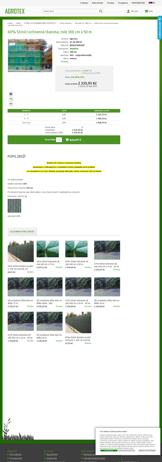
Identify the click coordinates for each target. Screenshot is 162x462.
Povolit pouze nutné (126, 450)
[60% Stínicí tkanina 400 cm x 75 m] (48, 249)
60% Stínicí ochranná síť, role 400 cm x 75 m (48, 263)
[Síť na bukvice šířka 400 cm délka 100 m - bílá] (50, 286)
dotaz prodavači (11, 94)
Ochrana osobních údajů (94, 458)
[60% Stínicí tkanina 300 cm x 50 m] (30, 56)
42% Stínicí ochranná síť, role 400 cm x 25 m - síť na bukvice (20, 338)
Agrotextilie (52, 454)
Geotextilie (52, 458)
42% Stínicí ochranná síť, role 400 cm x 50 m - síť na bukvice (77, 303)
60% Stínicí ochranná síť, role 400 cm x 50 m (77, 263)
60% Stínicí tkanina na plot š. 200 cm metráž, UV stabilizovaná (20, 269)
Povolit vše (109, 450)
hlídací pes (11, 104)
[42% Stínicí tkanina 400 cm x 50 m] (78, 286)
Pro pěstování (16, 458)
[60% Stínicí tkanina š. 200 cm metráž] (21, 251)
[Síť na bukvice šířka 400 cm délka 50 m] (107, 286)
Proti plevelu (16, 454)
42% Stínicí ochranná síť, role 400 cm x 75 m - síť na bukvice (106, 266)
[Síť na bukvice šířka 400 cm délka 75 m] (21, 286)
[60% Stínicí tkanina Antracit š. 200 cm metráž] (78, 322)
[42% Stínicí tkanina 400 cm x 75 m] (107, 250)
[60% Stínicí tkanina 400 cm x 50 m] (76, 249)
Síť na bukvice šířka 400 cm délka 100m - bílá (49, 302)
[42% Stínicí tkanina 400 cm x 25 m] (21, 321)
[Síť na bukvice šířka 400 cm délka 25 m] (50, 321)
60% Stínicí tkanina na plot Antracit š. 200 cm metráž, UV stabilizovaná (78, 340)
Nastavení (147, 450)
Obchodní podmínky (93, 454)
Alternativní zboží (22, 231)
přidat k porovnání (11, 99)
